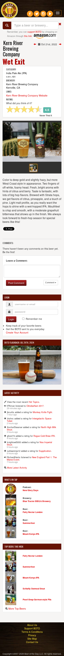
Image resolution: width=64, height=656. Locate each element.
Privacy (32, 635)
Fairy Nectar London (32, 512)
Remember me (34, 318)
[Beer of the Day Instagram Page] (43, 15)
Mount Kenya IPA (31, 533)
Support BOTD (32, 628)
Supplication (45, 450)
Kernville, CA (13, 87)
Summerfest (29, 523)
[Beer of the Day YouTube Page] (50, 15)
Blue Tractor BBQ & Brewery (37, 501)
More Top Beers (17, 608)
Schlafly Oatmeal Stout (34, 588)
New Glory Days (30, 490)
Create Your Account (17, 332)
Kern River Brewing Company (13, 48)
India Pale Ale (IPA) (16, 73)
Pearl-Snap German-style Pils (37, 599)
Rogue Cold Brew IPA (44, 435)
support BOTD (34, 31)
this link (28, 35)
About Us (32, 625)
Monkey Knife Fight (42, 412)
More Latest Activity (17, 467)
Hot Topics (34, 401)
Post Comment (16, 283)
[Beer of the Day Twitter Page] (37, 15)
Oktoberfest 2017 (35, 405)
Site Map (32, 638)
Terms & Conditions (32, 631)
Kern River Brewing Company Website (26, 95)
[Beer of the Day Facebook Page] (30, 15)
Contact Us (32, 642)
